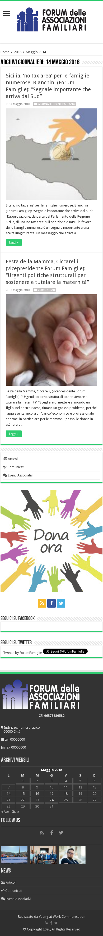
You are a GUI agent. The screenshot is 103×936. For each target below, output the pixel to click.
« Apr (5, 812)
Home (5, 52)
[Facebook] (51, 603)
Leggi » (13, 242)
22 (23, 800)
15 (23, 794)
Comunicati (46, 290)
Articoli (12, 459)
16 (37, 794)
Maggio (32, 52)
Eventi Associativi (20, 475)
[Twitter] (61, 603)
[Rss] (42, 603)
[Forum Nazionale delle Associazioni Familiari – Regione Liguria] (51, 18)
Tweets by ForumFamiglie (22, 653)
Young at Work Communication (62, 917)
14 (8, 794)
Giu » (15, 812)
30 (37, 806)
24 (51, 800)
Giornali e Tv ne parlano (56, 104)
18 (66, 794)
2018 (17, 52)
